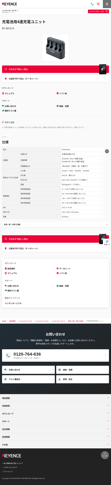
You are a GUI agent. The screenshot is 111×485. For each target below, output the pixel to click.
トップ (105, 456)
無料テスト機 (10, 110)
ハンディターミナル (13, 303)
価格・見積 (64, 106)
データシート (65, 268)
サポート (107, 244)
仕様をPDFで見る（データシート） (24, 78)
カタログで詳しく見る (18, 69)
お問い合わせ (10, 106)
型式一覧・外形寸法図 (12, 224)
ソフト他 (63, 93)
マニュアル (9, 93)
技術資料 (11, 268)
